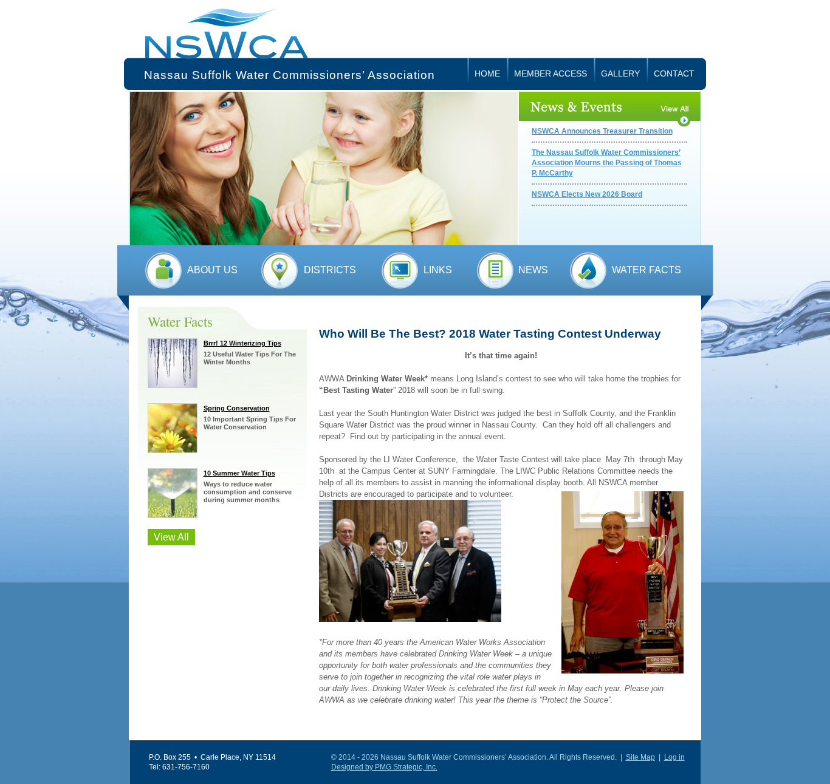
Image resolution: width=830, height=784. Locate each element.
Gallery (620, 73)
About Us (212, 270)
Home (487, 73)
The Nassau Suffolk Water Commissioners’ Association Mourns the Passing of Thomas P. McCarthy (607, 162)
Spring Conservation (237, 408)
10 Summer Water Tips (239, 473)
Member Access (550, 73)
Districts (330, 270)
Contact (674, 73)
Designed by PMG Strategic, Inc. (384, 767)
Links (438, 270)
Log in (674, 757)
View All (171, 537)
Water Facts (646, 270)
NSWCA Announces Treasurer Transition (602, 131)
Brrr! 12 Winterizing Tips (242, 343)
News (533, 270)
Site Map (640, 757)
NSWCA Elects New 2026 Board (587, 194)
